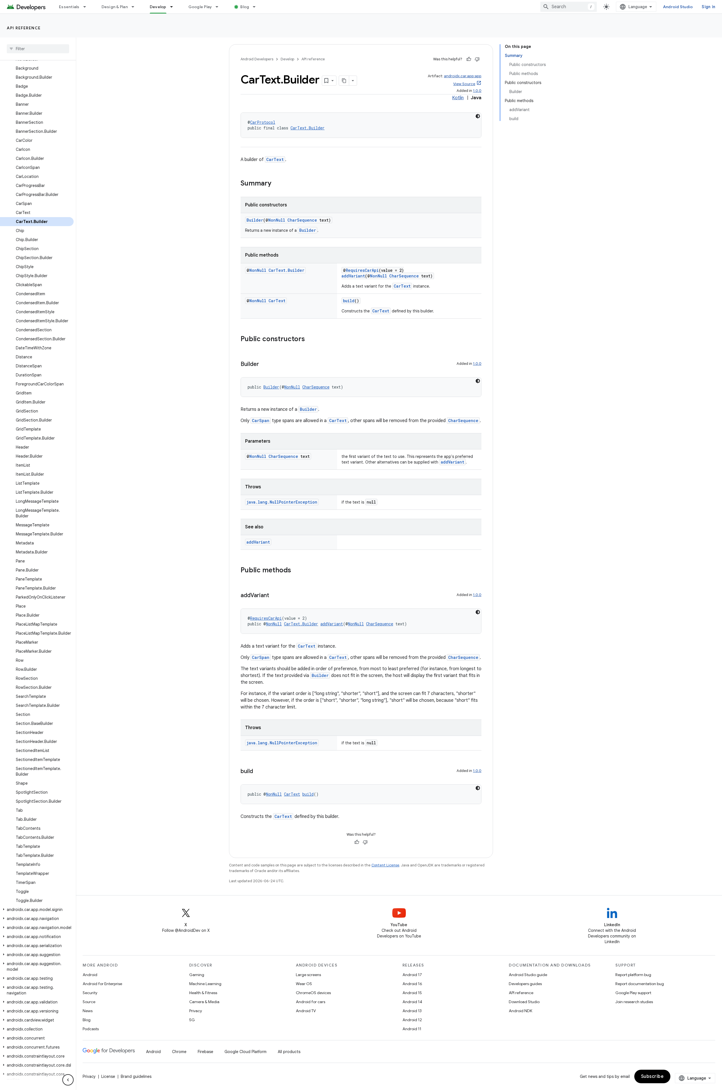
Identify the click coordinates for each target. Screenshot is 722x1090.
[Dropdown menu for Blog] (256, 7)
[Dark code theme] (477, 116)
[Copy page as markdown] (344, 80)
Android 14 (412, 1001)
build (349, 300)
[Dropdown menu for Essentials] (87, 7)
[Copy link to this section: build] (258, 771)
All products (289, 1051)
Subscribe (652, 1076)
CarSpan (260, 420)
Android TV (306, 1010)
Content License (385, 865)
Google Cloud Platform (245, 1051)
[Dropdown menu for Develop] (174, 7)
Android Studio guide (528, 974)
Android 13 (412, 1010)
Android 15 (412, 992)
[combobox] (568, 7)
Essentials (69, 6)
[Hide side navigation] (68, 1079)
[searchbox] (38, 48)
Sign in (708, 6)
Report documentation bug (639, 983)
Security (90, 992)
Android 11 (411, 1028)
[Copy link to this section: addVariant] (274, 595)
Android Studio (678, 6)
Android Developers (257, 59)
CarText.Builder (307, 128)
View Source (464, 83)
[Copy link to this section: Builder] (264, 364)
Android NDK (520, 1010)
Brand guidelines (136, 1076)
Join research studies (634, 1001)
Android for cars (310, 1001)
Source (89, 1001)
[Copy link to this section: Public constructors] (310, 339)
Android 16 (412, 983)
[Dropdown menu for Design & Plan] (135, 7)
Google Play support (633, 992)
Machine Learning (205, 983)
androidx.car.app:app (462, 76)
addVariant (353, 276)
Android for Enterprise (102, 983)
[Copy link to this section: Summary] (277, 183)
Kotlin (458, 98)
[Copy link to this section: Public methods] (296, 570)
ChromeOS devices (313, 992)
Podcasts (91, 1028)
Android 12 (412, 1019)
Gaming (196, 974)
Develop (158, 6)
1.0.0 (477, 90)
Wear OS (304, 983)
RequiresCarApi (362, 270)
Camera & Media (204, 1001)
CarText (275, 159)
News (88, 1010)
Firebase (205, 1051)
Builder (254, 220)
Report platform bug (633, 974)
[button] (37, 909)
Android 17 (412, 974)
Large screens (308, 974)
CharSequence (302, 220)
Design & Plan (115, 6)
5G (192, 1019)
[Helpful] (469, 59)
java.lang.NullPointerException (281, 502)
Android (90, 974)
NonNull (276, 220)
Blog (244, 6)
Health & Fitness (203, 992)
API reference (24, 27)
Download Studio (524, 1001)
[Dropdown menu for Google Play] (219, 7)
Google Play (200, 6)
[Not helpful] (477, 59)
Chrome (179, 1051)
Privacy (195, 1010)
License (108, 1076)
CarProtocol (262, 122)
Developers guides (525, 983)
